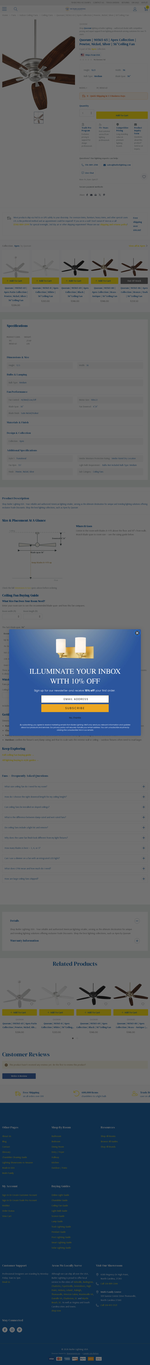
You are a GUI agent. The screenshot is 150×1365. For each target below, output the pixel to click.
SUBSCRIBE (75, 708)
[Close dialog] (137, 633)
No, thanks (75, 717)
